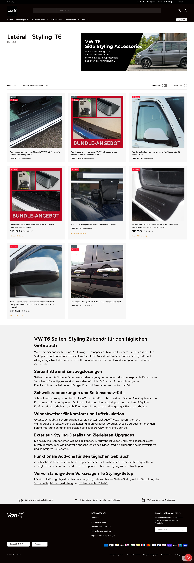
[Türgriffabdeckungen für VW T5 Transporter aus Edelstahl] (97, 271)
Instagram (151, 2)
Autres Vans (71, 19)
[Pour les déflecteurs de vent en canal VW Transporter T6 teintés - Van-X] (158, 122)
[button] (185, 10)
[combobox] (97, 10)
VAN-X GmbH (16, 555)
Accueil (10, 19)
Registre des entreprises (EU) (103, 535)
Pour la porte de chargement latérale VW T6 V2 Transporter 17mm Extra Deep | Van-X (35, 153)
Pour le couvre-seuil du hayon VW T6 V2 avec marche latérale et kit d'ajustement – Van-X (94, 153)
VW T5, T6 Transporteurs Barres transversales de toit (93, 224)
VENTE (85, 19)
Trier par (25, 85)
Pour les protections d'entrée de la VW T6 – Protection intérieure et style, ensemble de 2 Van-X (155, 225)
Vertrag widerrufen (181, 555)
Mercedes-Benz (38, 19)
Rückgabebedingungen (150, 555)
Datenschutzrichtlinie (133, 555)
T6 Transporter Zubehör (93, 483)
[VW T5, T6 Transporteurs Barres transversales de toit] (97, 194)
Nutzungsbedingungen (116, 555)
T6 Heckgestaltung (61, 483)
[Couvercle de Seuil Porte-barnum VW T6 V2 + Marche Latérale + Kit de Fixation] (36, 194)
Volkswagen (21, 19)
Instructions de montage (101, 531)
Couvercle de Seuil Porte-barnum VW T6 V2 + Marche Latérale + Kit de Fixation (32, 225)
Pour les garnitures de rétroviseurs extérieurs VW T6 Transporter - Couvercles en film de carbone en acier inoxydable (32, 304)
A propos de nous (98, 522)
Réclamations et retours (101, 526)
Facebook (140, 2)
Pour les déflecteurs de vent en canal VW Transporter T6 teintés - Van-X (156, 153)
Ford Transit (56, 19)
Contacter (95, 517)
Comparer (156, 85)
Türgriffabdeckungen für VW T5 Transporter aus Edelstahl (96, 302)
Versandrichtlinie (166, 555)
